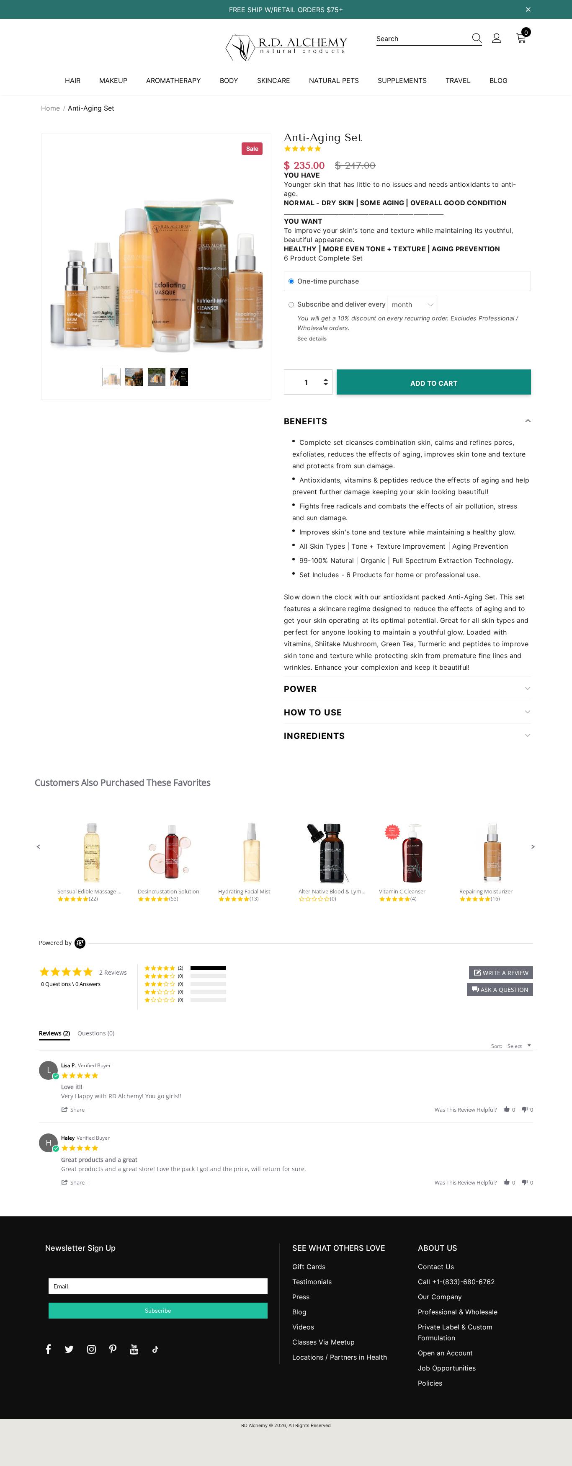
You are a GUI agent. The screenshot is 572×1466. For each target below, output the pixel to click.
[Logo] (286, 47)
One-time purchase (328, 281)
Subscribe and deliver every (342, 304)
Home (50, 108)
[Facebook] (48, 1349)
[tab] (54, 1035)
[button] (38, 847)
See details (312, 339)
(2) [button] (180, 968)
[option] (156, 248)
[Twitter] (69, 1349)
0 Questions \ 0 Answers (70, 984)
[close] (528, 9)
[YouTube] (134, 1349)
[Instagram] (91, 1349)
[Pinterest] (112, 1349)
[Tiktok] (155, 1349)
